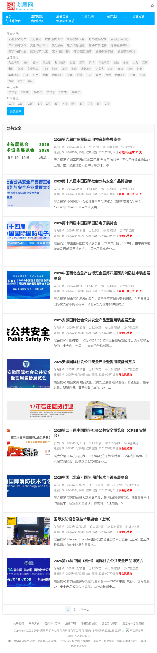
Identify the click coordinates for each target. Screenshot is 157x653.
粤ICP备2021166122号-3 (109, 630)
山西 (130, 68)
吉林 (26, 62)
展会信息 (62, 16)
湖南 (74, 68)
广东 (26, 74)
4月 (65, 103)
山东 (135, 62)
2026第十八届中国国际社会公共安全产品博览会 (93, 181)
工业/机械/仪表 (17, 45)
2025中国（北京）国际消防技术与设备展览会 (91, 477)
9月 (107, 103)
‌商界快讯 (37, 21)
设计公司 (88, 16)
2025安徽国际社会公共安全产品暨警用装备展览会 (95, 320)
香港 (91, 62)
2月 (48, 103)
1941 (114, 369)
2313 (116, 484)
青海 (108, 74)
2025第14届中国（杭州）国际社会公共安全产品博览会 (98, 561)
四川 (142, 74)
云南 (132, 74)
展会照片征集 (110, 623)
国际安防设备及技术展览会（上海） (83, 519)
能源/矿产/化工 (39, 51)
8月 (98, 103)
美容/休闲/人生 (17, 51)
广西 (35, 74)
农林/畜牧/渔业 (54, 39)
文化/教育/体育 (39, 45)
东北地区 (13, 62)
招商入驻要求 (52, 623)
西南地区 (120, 74)
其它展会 (35, 39)
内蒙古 (100, 68)
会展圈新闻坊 (65, 21)
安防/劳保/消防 (119, 39)
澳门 (82, 62)
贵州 (20, 81)
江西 (45, 68)
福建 (20, 68)
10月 (11, 103)
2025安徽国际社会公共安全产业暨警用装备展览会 (95, 362)
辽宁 (35, 62)
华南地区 (13, 74)
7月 (90, 103)
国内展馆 (37, 16)
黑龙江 (46, 62)
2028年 (76, 92)
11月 (21, 103)
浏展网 (44, 630)
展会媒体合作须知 (133, 623)
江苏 (145, 62)
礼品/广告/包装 (98, 45)
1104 (112, 147)
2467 (114, 327)
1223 (110, 285)
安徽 (125, 62)
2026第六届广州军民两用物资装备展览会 (87, 140)
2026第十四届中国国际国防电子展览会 (85, 223)
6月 (82, 103)
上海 (116, 62)
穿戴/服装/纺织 (119, 45)
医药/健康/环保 (76, 39)
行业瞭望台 (13, 21)
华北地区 (86, 68)
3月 (57, 103)
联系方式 (34, 623)
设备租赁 (138, 16)
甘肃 (89, 74)
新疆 (79, 74)
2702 (114, 443)
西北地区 (57, 74)
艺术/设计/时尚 (61, 51)
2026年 (50, 92)
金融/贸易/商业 (104, 51)
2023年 (12, 92)
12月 (31, 103)
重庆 (30, 81)
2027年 (63, 92)
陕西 (98, 74)
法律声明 (70, 623)
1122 (110, 188)
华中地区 (33, 68)
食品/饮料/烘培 (126, 51)
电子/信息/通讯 (76, 45)
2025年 (38, 92)
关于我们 (18, 623)
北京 (110, 68)
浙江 (11, 68)
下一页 (85, 609)
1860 (114, 568)
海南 (45, 74)
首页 (9, 16)
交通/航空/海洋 (17, 39)
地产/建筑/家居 (98, 39)
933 (111, 230)
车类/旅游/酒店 (83, 51)
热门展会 (57, 45)
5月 (73, 103)
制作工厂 (113, 16)
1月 (40, 103)
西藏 (11, 81)
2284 (116, 526)
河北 (139, 68)
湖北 (64, 68)
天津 (120, 68)
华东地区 (104, 62)
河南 (54, 68)
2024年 (25, 92)
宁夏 (69, 74)
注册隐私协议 (89, 623)
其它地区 (60, 62)
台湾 (72, 62)
